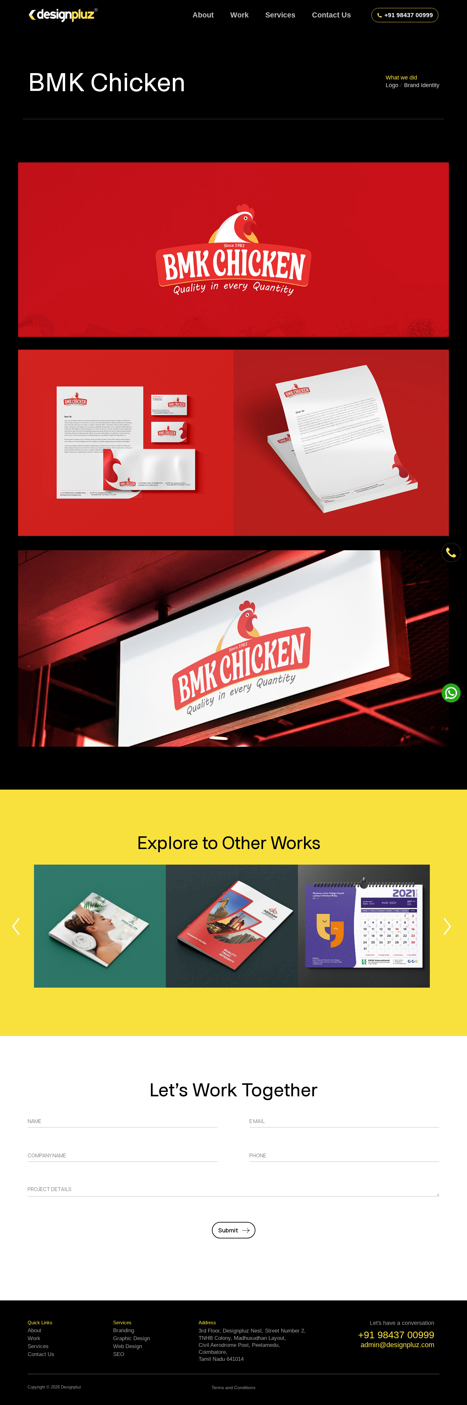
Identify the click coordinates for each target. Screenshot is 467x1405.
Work (34, 1338)
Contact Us (41, 1354)
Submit (228, 1230)
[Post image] (100, 926)
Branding (123, 1330)
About (34, 1330)
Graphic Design (131, 1338)
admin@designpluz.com (397, 1344)
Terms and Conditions (233, 1387)
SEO (118, 1354)
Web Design (127, 1346)
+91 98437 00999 (408, 15)
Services (38, 1346)
